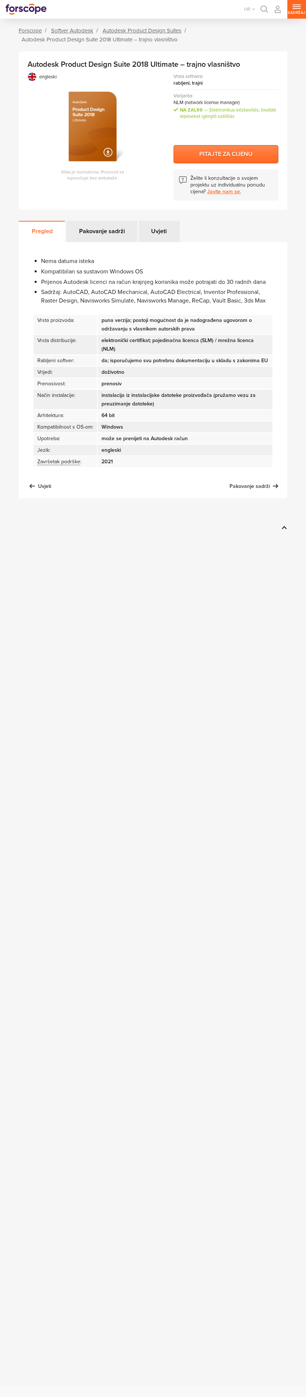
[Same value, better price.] (26, 9)
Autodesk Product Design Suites (142, 30)
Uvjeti (159, 231)
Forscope (30, 30)
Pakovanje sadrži (102, 231)
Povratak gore (283, 527)
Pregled (42, 231)
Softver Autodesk (72, 30)
